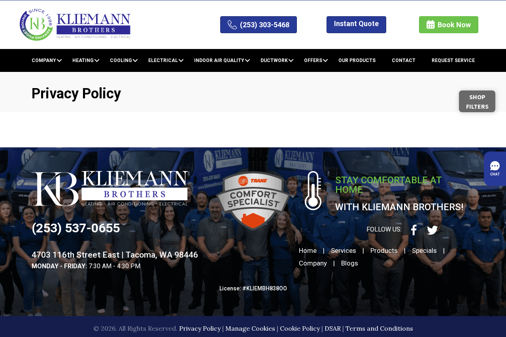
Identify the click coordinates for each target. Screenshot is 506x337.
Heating (83, 60)
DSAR (333, 328)
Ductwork (274, 60)
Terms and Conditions (379, 328)
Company (44, 60)
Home (308, 250)
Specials (424, 250)
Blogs (349, 263)
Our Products (357, 60)
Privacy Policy (200, 328)
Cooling (121, 60)
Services (343, 250)
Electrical (163, 60)
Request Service (453, 60)
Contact (403, 60)
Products (384, 250)
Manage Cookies (250, 328)
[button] (59, 60)
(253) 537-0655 (76, 227)
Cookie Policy (300, 328)
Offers (313, 60)
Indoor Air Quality (219, 60)
